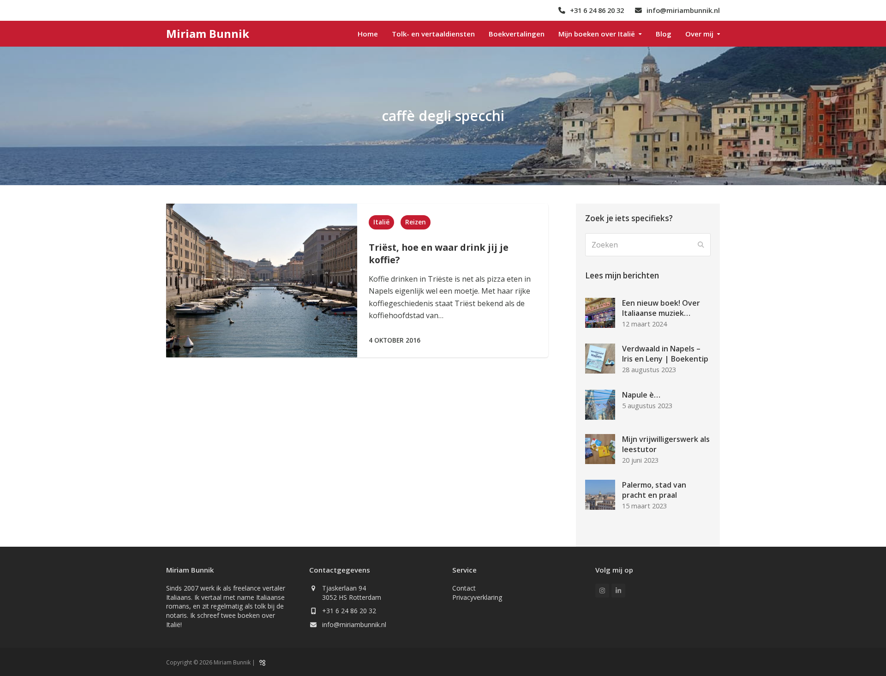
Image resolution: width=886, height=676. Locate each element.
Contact (464, 588)
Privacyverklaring (477, 597)
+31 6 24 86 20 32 (349, 610)
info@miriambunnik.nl (354, 624)
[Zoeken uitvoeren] (701, 244)
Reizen (415, 222)
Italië (381, 222)
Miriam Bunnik (207, 33)
